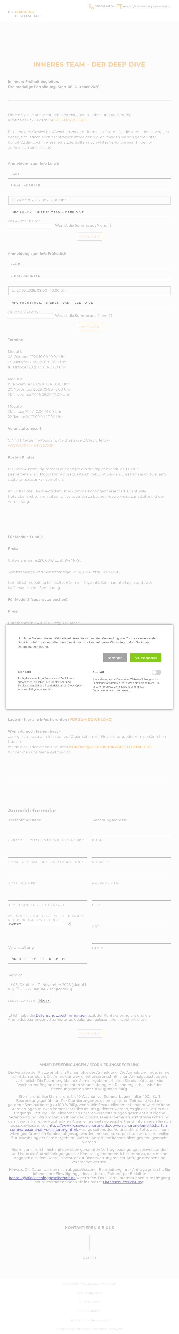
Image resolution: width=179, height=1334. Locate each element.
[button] (115, 657)
